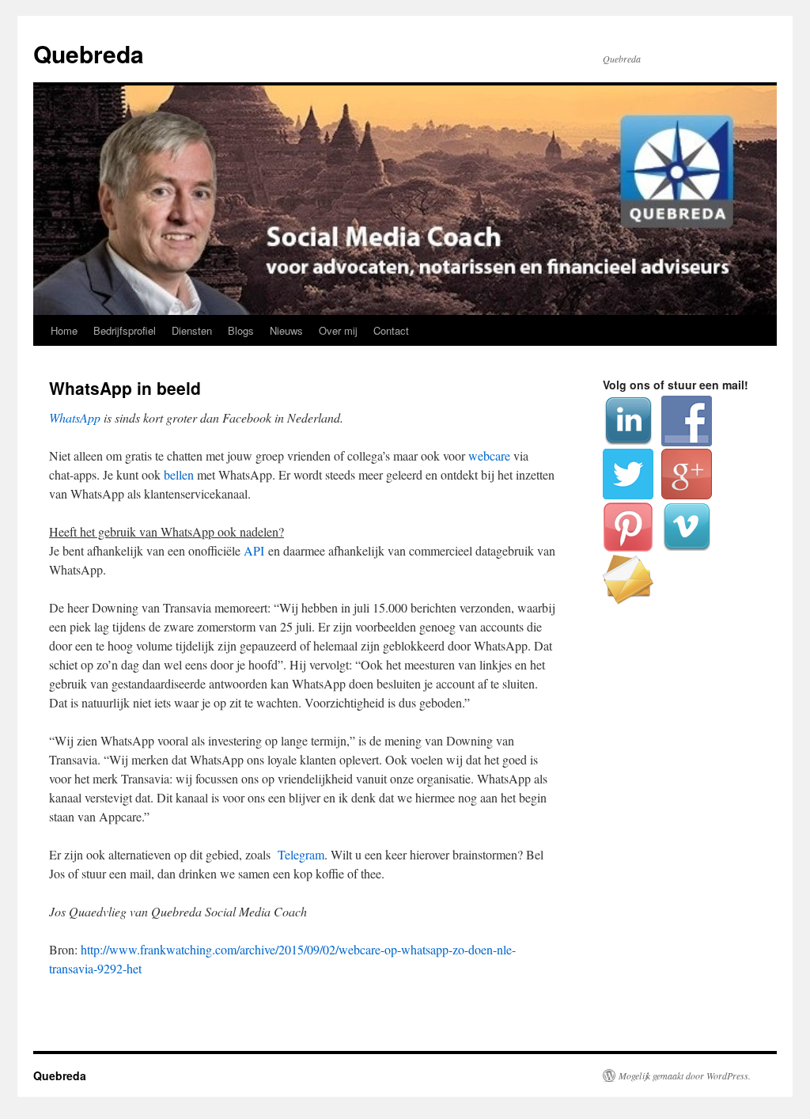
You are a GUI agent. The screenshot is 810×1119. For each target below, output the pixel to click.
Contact (391, 330)
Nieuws (286, 330)
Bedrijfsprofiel (124, 330)
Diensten (192, 330)
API (254, 550)
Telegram (301, 854)
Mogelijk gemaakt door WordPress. (685, 1075)
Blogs (241, 330)
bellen (179, 474)
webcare (489, 455)
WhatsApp (74, 417)
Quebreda (88, 53)
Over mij (338, 330)
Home (64, 330)
